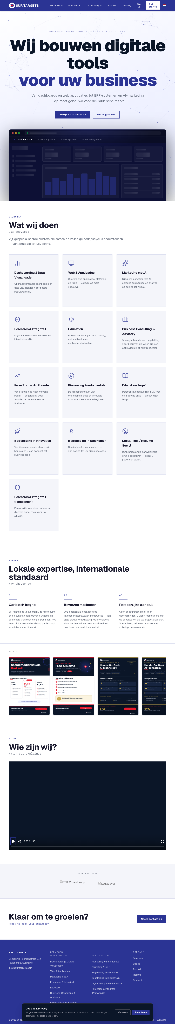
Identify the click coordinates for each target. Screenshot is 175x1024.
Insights (137, 974)
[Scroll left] (9, 687)
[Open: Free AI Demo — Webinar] (73, 686)
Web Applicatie (48, 139)
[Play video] (13, 841)
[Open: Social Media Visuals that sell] (29, 686)
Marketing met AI (93, 139)
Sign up (139, 5)
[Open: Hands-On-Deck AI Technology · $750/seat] (118, 686)
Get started (153, 5)
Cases (136, 963)
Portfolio (112, 5)
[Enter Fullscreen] (162, 841)
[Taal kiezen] (164, 5)
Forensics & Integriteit (62, 982)
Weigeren (123, 1012)
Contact (137, 980)
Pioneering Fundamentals (105, 961)
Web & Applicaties (60, 971)
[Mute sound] (19, 841)
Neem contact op (151, 919)
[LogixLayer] (106, 885)
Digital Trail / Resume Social (107, 983)
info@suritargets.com (20, 967)
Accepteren (141, 1012)
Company (93, 5)
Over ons (138, 958)
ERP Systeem (70, 139)
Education (74, 5)
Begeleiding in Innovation (105, 972)
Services (55, 5)
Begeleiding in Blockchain (106, 978)
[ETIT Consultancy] (72, 885)
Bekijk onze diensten (72, 114)
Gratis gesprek (106, 114)
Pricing (127, 5)
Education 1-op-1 (101, 967)
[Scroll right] (166, 687)
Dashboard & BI (24, 139)
